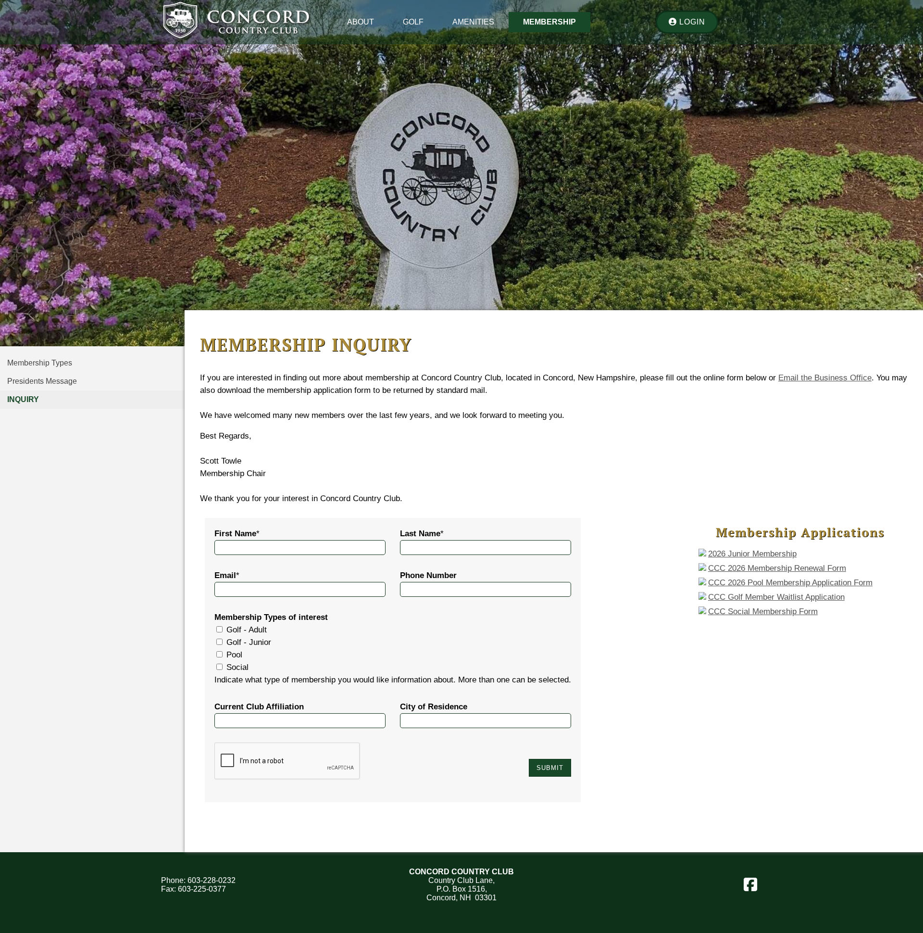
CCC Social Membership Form (763, 611)
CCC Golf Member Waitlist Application (776, 597)
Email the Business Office (825, 377)
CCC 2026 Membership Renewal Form (777, 568)
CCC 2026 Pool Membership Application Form (790, 582)
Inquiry (23, 399)
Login (691, 22)
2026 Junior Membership (752, 553)
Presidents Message (42, 381)
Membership (549, 22)
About (360, 22)
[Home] (236, 40)
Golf (413, 22)
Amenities (473, 22)
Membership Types (39, 363)
